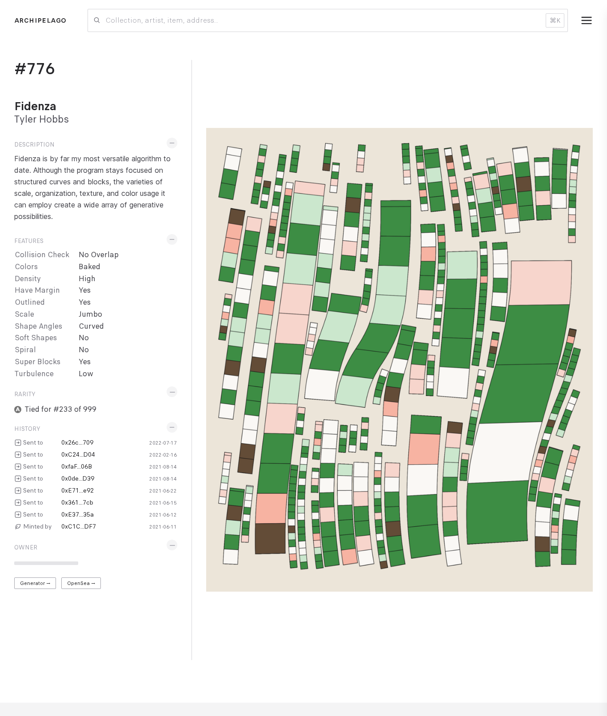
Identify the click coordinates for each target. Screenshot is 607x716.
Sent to (33, 442)
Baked (89, 266)
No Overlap (99, 254)
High (87, 278)
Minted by (37, 526)
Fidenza (35, 106)
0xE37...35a (77, 514)
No (84, 337)
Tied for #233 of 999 (60, 409)
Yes (85, 290)
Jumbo (90, 314)
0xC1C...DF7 (78, 526)
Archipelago (40, 20)
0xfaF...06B (76, 466)
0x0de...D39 (77, 478)
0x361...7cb (77, 502)
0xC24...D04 (78, 454)
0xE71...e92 (77, 490)
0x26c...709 (77, 442)
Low (86, 373)
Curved (91, 326)
